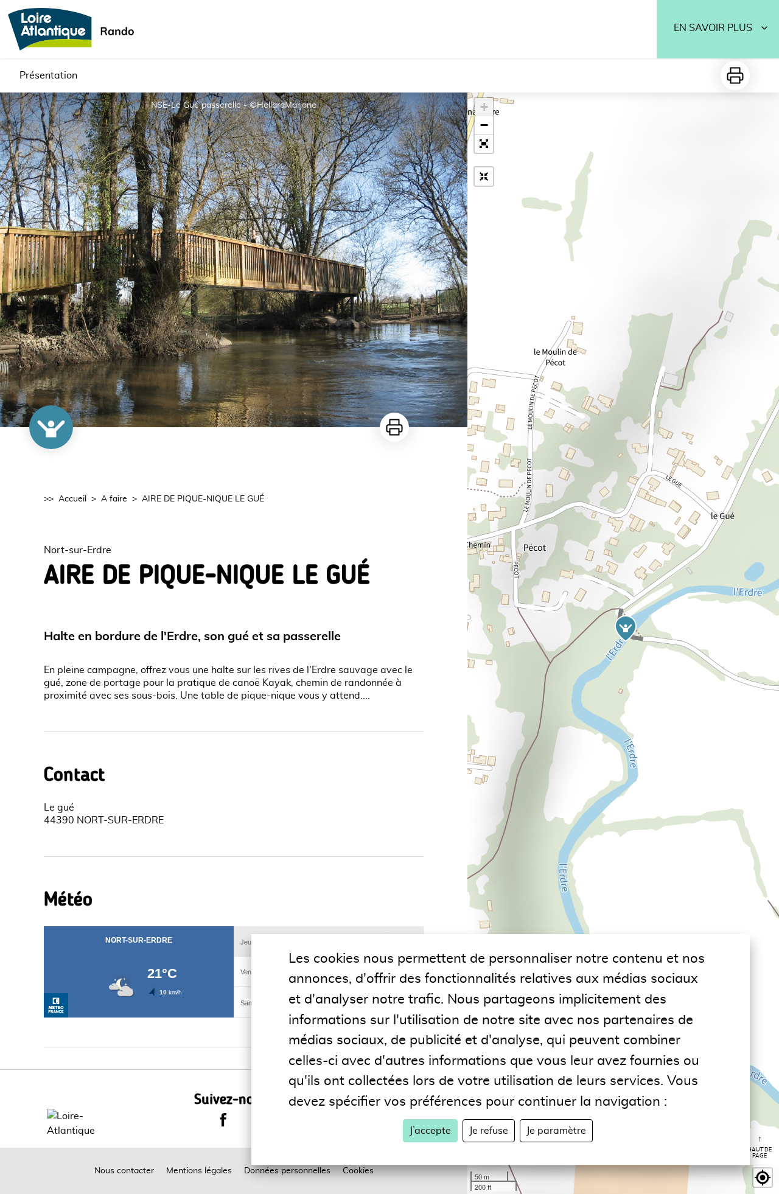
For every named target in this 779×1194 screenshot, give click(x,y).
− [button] (484, 125)
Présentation (48, 75)
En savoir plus (713, 28)
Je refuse (488, 1131)
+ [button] (484, 106)
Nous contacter (124, 1171)
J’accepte (430, 1131)
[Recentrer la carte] (484, 176)
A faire (114, 499)
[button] (484, 143)
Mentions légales (199, 1171)
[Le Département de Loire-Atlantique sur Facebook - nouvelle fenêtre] (223, 1119)
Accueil (72, 499)
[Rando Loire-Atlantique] (74, 29)
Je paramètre (556, 1131)
